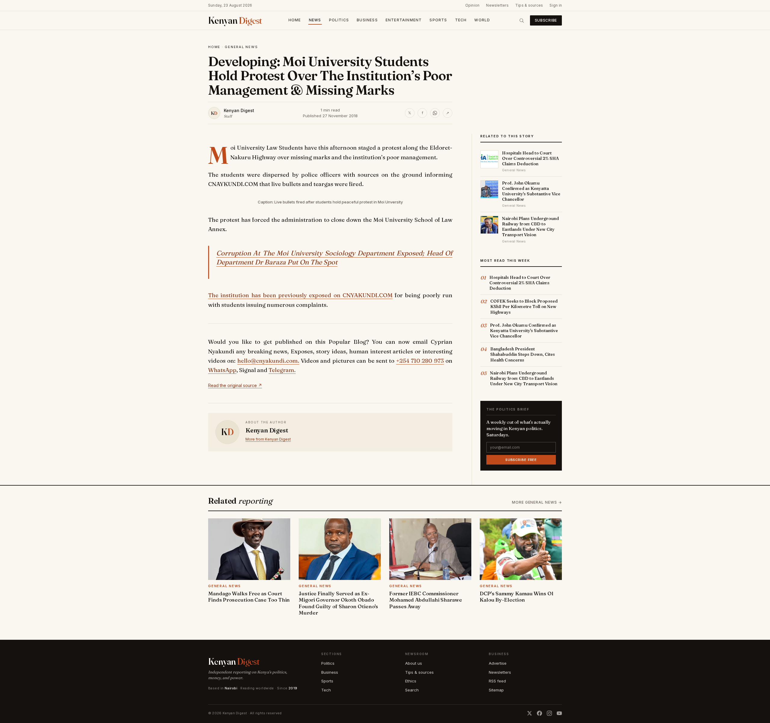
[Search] (521, 20)
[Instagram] (549, 713)
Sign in (556, 5)
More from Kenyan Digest (268, 439)
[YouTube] (559, 713)
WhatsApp (222, 370)
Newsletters (497, 5)
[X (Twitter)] (529, 713)
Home (294, 20)
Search (412, 690)
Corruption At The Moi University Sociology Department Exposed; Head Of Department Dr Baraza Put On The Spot (334, 258)
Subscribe (546, 20)
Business (367, 20)
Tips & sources (529, 5)
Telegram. (282, 370)
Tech (461, 20)
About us (413, 663)
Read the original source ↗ (235, 385)
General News (241, 47)
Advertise (498, 663)
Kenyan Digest (239, 110)
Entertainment (404, 20)
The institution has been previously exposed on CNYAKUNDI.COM (300, 295)
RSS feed (497, 681)
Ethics (410, 681)
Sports (438, 20)
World (482, 20)
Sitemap (496, 690)
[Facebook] (539, 713)
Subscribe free (521, 460)
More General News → (537, 502)
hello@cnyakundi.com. (268, 360)
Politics (339, 20)
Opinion (472, 5)
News (315, 20)
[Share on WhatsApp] (435, 113)
